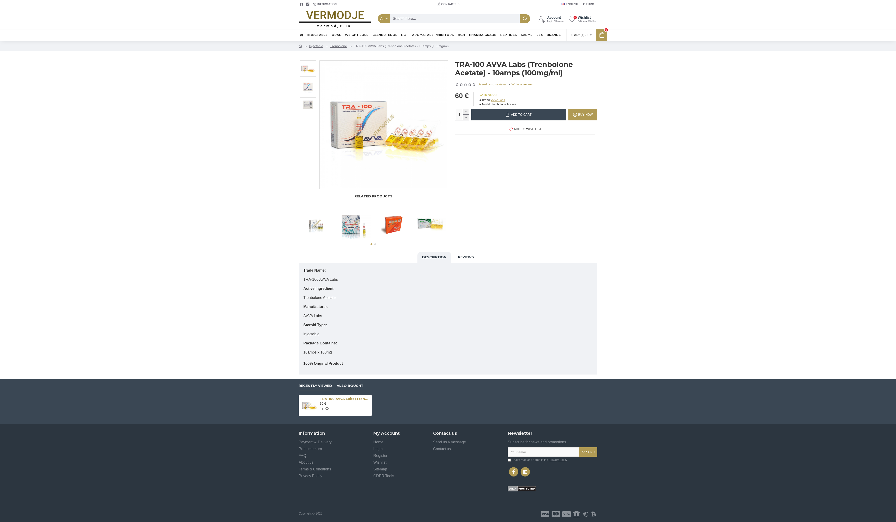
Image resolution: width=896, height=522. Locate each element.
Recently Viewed (315, 386)
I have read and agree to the (539, 460)
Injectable (316, 46)
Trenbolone (338, 46)
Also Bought (350, 386)
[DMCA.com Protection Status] (522, 488)
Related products (373, 196)
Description (434, 257)
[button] (371, 244)
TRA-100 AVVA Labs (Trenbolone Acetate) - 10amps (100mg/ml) (345, 399)
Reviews (466, 257)
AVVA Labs (498, 100)
